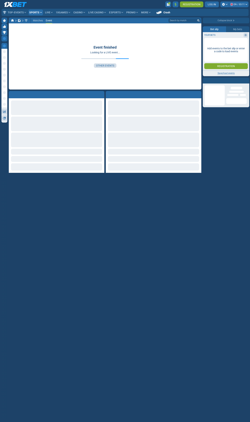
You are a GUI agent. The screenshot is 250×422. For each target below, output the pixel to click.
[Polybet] (19, 20)
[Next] (116, 93)
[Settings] (224, 4)
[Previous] (108, 93)
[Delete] (197, 94)
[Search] (198, 20)
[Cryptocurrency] (26, 20)
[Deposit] (175, 4)
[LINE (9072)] (12, 20)
